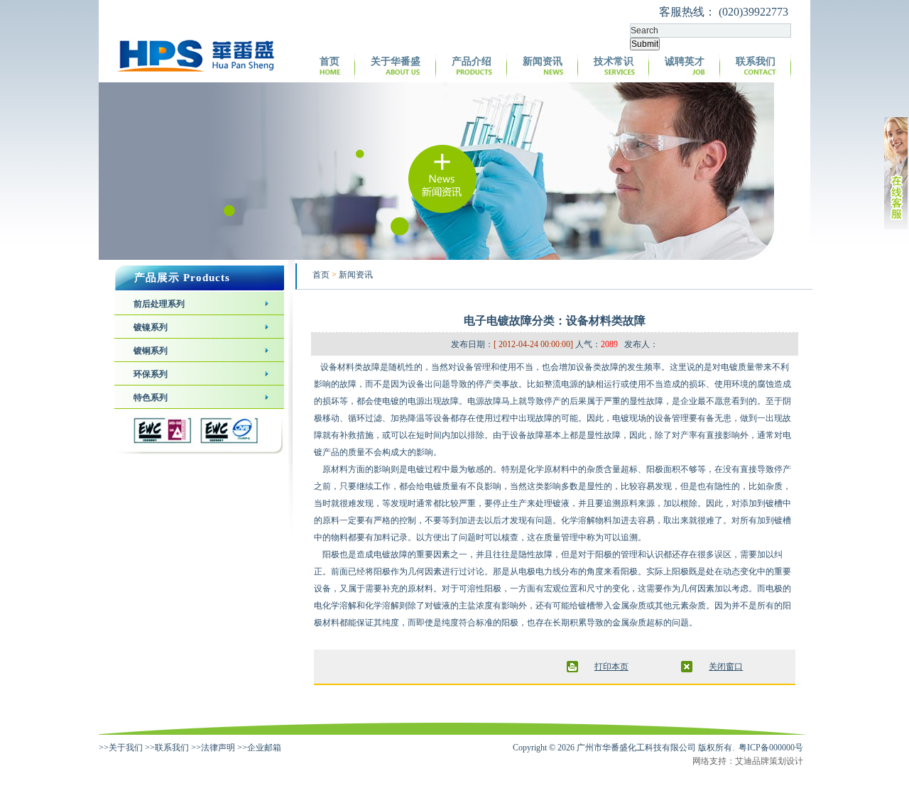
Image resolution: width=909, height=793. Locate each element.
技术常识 (613, 61)
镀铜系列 (151, 351)
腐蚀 (765, 384)
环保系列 (151, 374)
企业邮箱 (264, 748)
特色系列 (151, 398)
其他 (663, 606)
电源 (569, 384)
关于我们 (126, 748)
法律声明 (218, 748)
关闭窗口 (726, 667)
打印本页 (611, 667)
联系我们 (755, 61)
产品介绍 (471, 61)
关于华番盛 (395, 61)
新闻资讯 (542, 61)
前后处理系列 (159, 304)
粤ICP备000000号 (771, 748)
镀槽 (774, 503)
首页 (329, 61)
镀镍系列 (151, 327)
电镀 (729, 367)
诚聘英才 (684, 61)
